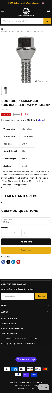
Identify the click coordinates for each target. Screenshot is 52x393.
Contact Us (37, 383)
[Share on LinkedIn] (13, 262)
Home (4, 29)
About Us (13, 383)
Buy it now (26, 250)
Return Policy (25, 383)
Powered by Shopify (26, 388)
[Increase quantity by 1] (25, 233)
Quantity (4, 227)
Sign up (41, 296)
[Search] (47, 21)
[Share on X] (8, 262)
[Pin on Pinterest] (18, 262)
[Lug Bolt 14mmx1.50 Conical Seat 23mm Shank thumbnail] (5, 90)
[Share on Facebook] (3, 262)
